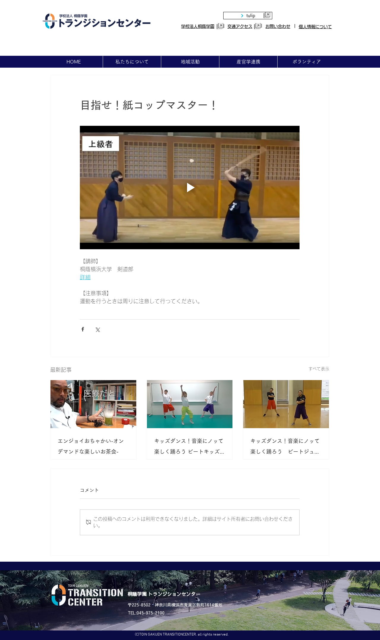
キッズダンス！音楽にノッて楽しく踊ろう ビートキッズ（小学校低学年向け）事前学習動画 (189, 447)
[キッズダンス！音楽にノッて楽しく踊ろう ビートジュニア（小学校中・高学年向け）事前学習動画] (286, 404)
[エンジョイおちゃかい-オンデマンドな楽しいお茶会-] (93, 404)
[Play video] (190, 187)
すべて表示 (318, 369)
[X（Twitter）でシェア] (97, 329)
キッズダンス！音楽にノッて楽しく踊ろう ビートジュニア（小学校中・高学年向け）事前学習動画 (285, 447)
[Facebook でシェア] (83, 329)
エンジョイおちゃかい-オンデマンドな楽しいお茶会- (91, 446)
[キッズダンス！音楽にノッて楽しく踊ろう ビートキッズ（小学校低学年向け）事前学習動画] (190, 404)
